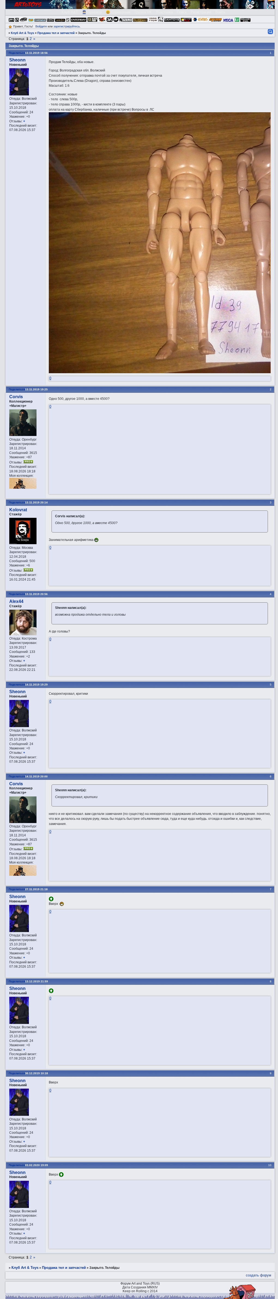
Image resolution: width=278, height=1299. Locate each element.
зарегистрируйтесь (66, 26)
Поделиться (17, 52)
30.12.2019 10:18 (36, 1073)
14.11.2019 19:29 (36, 684)
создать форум (258, 1275)
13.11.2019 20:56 (36, 594)
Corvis (16, 396)
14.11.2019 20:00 (36, 776)
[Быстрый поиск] (270, 31)
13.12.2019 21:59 (36, 981)
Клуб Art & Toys (22, 33)
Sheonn (17, 60)
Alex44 (16, 601)
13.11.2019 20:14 (36, 502)
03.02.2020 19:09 (36, 1165)
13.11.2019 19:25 (36, 389)
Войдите (41, 26)
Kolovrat (18, 509)
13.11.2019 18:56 (36, 52)
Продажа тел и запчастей (56, 33)
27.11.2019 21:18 (36, 889)
